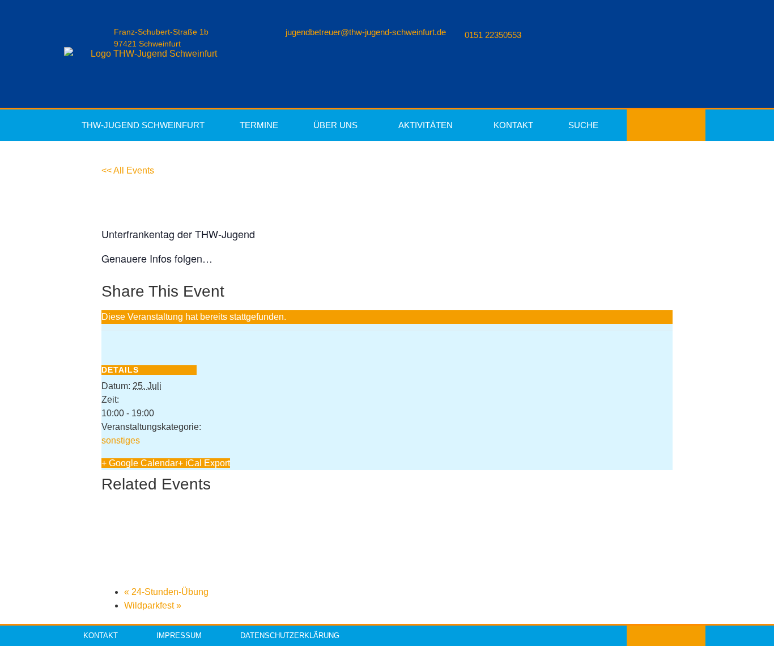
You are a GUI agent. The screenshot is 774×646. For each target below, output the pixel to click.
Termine (259, 125)
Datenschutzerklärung (289, 635)
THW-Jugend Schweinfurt (143, 125)
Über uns (335, 125)
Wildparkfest (152, 605)
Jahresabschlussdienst (169, 553)
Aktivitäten (425, 125)
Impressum (179, 635)
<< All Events (127, 170)
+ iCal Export (204, 463)
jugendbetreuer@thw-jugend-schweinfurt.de (366, 32)
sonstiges (120, 440)
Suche (583, 125)
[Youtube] (657, 125)
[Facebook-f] (639, 125)
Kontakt (513, 125)
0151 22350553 (493, 35)
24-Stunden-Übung (166, 592)
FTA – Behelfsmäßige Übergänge (200, 510)
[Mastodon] (693, 125)
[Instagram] (675, 125)
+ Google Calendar (139, 463)
